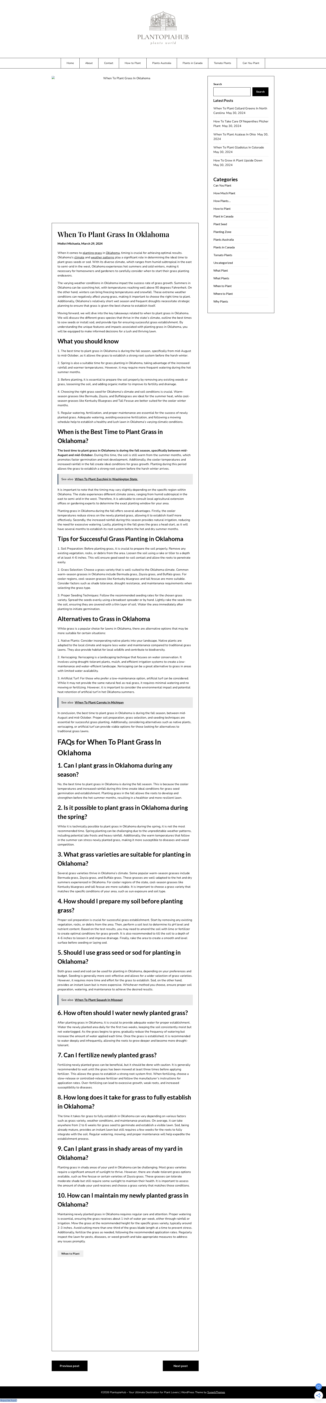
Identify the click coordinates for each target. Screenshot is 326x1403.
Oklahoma (113, 253)
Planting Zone (222, 231)
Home (70, 63)
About (89, 63)
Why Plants (220, 301)
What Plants (221, 278)
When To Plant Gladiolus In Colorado (239, 147)
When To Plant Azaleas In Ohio (235, 134)
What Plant (220, 270)
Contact (108, 63)
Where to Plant (223, 293)
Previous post (69, 1366)
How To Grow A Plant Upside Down (238, 160)
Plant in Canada (223, 216)
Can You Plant (251, 63)
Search (217, 84)
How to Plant (133, 63)
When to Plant (70, 1253)
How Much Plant (224, 193)
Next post (181, 1366)
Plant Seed (220, 224)
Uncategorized (223, 262)
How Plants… (222, 201)
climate (79, 257)
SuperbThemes (216, 1392)
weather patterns (102, 257)
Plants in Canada (192, 63)
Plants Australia (161, 63)
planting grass (92, 253)
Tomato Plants (222, 63)
